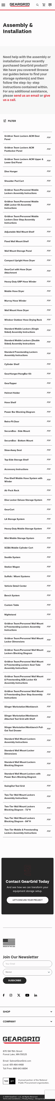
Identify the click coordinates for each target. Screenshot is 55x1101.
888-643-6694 (20, 1068)
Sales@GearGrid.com (20, 1061)
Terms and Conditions (11, 1098)
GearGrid (20, 5)
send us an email (26, 96)
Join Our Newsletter (20, 957)
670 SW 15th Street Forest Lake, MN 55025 (15, 1052)
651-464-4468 (17, 1064)
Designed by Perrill (42, 1098)
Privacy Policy (27, 1098)
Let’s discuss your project (28, 900)
